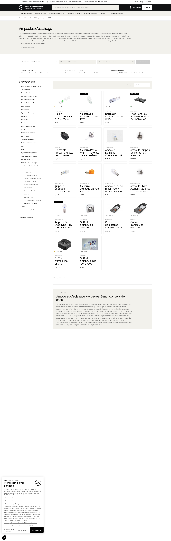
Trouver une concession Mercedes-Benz (95, 2)
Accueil (21, 18)
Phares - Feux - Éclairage (32, 18)
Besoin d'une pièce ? (116, 13)
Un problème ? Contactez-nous (58, 2)
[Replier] (20, 163)
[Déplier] (20, 86)
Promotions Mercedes (26, 217)
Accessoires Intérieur (73, 13)
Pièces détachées (90, 13)
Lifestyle (102, 13)
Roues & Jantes (40, 13)
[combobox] (85, 7)
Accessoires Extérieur (56, 13)
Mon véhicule (26, 13)
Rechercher (144, 62)
